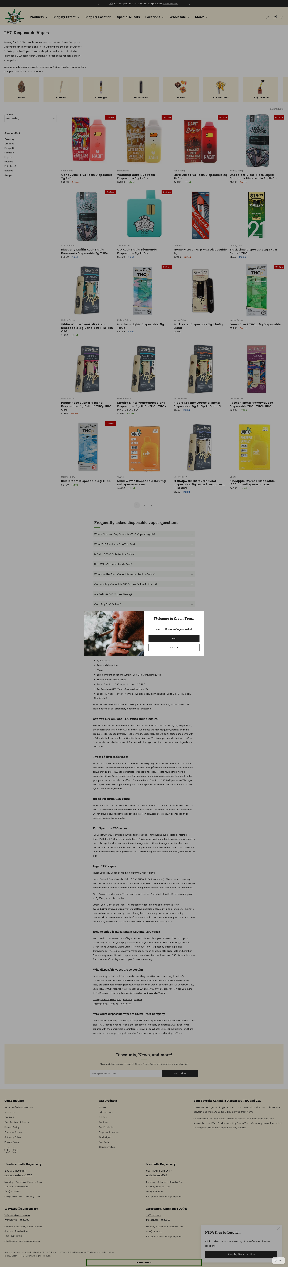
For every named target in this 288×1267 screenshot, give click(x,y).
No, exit (174, 647)
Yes (174, 638)
